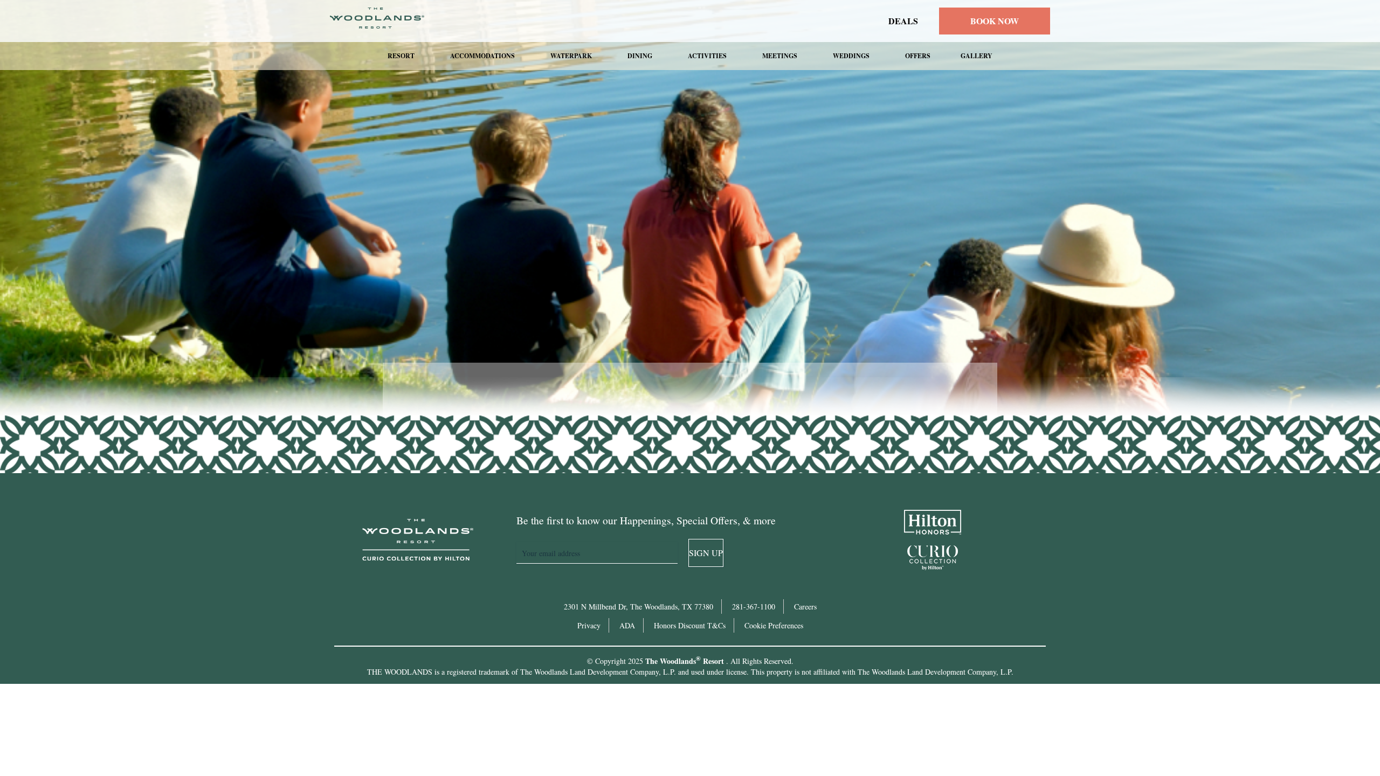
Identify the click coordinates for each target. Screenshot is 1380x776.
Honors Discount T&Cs (690, 625)
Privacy (589, 625)
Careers (805, 606)
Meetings (779, 55)
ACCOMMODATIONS (482, 55)
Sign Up (706, 552)
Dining (639, 55)
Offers (917, 55)
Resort (401, 55)
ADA (627, 625)
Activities (707, 55)
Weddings (851, 55)
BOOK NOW (994, 21)
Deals (903, 21)
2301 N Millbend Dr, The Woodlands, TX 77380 (638, 606)
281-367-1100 (753, 606)
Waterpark (571, 55)
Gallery (976, 55)
